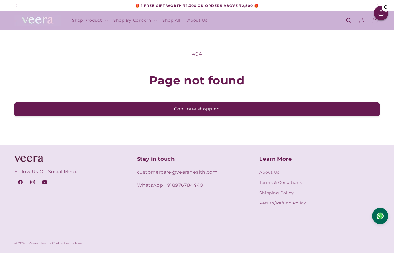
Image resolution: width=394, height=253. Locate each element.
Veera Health (40, 243)
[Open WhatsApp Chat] (380, 216)
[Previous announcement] (16, 5)
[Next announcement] (377, 5)
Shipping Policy (276, 192)
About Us (269, 172)
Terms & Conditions (280, 182)
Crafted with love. (67, 243)
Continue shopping (197, 109)
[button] (89, 20)
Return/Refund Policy (282, 203)
